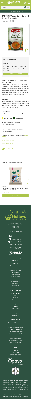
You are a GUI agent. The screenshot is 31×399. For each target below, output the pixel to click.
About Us (15, 263)
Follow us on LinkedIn (17, 239)
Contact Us (15, 268)
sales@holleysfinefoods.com (17, 233)
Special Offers (15, 315)
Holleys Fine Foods (13, 2)
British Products (15, 293)
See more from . (8, 140)
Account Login (15, 272)
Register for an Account (15, 270)
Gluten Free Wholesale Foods (15, 322)
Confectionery (15, 299)
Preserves (15, 306)
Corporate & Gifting (15, 281)
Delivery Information (15, 265)
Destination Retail (15, 276)
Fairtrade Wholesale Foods (15, 333)
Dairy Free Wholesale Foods (15, 331)
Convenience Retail (15, 274)
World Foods (15, 302)
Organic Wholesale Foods (15, 329)
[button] (28, 179)
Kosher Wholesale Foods (15, 340)
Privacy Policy (15, 350)
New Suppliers (15, 283)
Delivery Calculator (16, 396)
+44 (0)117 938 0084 (16, 231)
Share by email (9, 148)
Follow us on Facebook (17, 242)
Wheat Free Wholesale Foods (15, 327)
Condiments (15, 308)
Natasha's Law (15, 285)
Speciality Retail (15, 279)
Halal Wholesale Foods (15, 342)
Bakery (15, 295)
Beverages (15, 313)
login (10, 66)
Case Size (6, 63)
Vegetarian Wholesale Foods (15, 336)
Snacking (15, 297)
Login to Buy (15, 195)
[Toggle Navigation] (2, 2)
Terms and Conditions (15, 354)
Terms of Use (15, 352)
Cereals (15, 310)
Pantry (15, 304)
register (18, 66)
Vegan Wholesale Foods (15, 338)
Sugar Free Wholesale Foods (15, 325)
